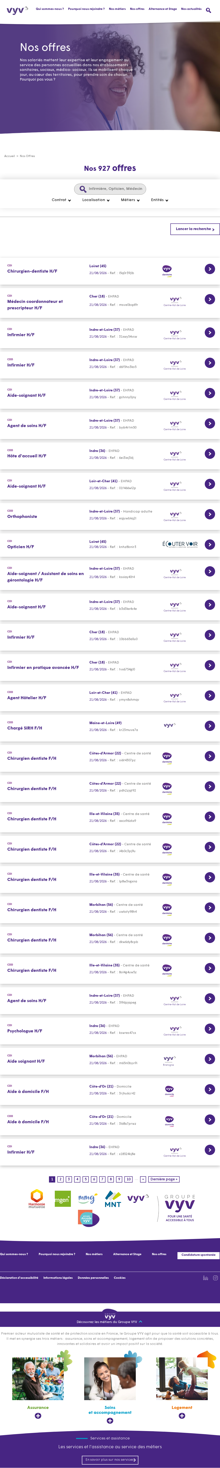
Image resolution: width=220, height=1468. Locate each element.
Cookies (119, 1278)
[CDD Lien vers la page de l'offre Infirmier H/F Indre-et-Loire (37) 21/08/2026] (110, 365)
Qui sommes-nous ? (50, 9)
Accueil (9, 156)
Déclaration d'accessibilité (19, 1278)
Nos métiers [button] (117, 9)
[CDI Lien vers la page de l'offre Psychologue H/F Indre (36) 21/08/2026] (110, 1031)
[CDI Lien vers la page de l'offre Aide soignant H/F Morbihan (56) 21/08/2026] (110, 1061)
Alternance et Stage (163, 9)
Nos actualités (191, 9)
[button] (61, 200)
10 (130, 1179)
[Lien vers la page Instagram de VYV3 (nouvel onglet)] (215, 1277)
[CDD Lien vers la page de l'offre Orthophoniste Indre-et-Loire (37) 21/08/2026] (110, 517)
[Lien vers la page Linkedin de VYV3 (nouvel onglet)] (205, 1277)
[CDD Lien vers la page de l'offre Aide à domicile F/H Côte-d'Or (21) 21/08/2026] (110, 1122)
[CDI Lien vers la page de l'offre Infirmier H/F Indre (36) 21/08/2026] (110, 1152)
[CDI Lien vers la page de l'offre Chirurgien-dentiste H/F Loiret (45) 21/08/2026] (110, 271)
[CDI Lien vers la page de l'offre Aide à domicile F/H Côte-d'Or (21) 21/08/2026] (110, 1092)
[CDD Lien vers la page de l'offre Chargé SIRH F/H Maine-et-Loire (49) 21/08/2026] (110, 728)
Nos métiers (94, 1254)
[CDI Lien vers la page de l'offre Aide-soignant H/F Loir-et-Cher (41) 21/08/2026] (110, 486)
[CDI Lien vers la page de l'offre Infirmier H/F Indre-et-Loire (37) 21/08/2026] (110, 335)
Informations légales (58, 1278)
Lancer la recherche (193, 229)
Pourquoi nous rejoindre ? (86, 9)
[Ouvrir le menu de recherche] (208, 10)
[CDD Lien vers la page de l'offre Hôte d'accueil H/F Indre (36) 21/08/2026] (110, 456)
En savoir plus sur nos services (110, 1460)
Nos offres (137, 9)
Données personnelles (93, 1278)
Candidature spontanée (198, 1255)
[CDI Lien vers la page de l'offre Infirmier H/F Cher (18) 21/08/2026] (110, 637)
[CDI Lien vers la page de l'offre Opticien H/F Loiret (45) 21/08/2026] (110, 545)
